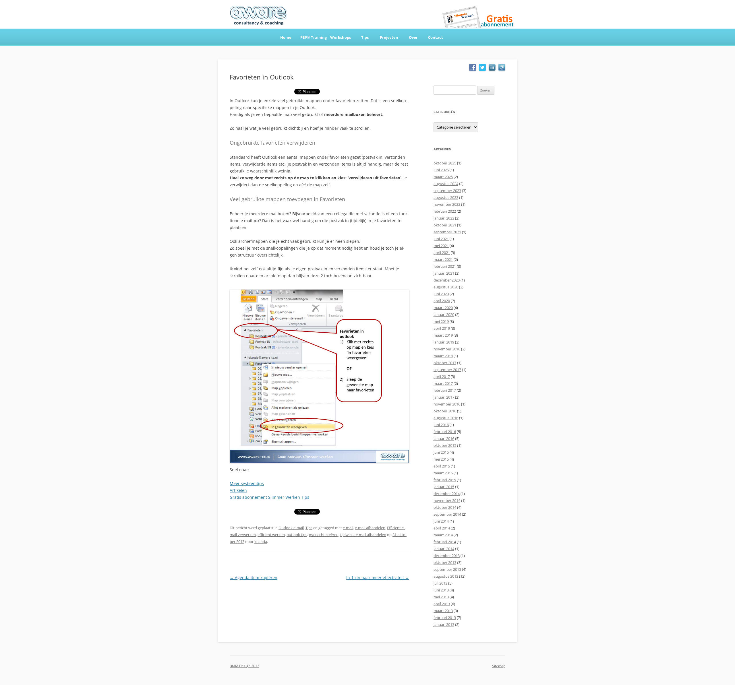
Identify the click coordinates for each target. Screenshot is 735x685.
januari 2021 (444, 273)
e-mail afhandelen (370, 527)
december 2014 (447, 493)
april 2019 (442, 328)
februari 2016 (445, 431)
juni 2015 (441, 452)
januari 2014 (444, 548)
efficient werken (271, 534)
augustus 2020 (446, 287)
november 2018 (447, 349)
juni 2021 (441, 238)
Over (413, 37)
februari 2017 (445, 390)
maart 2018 (443, 355)
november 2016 (447, 404)
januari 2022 (444, 218)
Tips (365, 37)
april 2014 (442, 528)
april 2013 (442, 603)
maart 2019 (443, 335)
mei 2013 (441, 596)
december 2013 (447, 555)
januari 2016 (444, 438)
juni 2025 (441, 169)
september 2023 (447, 190)
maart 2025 (443, 176)
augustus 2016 (446, 417)
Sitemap (498, 665)
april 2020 (442, 300)
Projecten (389, 37)
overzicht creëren (324, 534)
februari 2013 (445, 617)
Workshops (340, 37)
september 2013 (447, 569)
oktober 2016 (445, 411)
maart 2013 (443, 610)
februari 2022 (445, 211)
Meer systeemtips (247, 483)
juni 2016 (441, 424)
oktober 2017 (445, 362)
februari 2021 (445, 266)
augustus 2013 (446, 576)
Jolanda (260, 541)
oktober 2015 (445, 445)
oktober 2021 (445, 225)
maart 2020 (443, 307)
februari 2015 (445, 479)
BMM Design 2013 (244, 665)
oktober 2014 (445, 507)
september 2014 (447, 514)
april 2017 (442, 376)
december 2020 (447, 280)
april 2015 (442, 466)
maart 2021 (443, 259)
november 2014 (447, 500)
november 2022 (447, 204)
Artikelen (238, 490)
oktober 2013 (445, 562)
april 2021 (442, 252)
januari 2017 (444, 397)
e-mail (348, 527)
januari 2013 (444, 624)
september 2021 (447, 231)
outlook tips (297, 534)
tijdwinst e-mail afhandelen (363, 534)
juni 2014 (441, 521)
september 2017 (447, 369)
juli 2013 (440, 583)
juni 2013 (441, 590)
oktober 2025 (445, 163)
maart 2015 (443, 473)
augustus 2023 (446, 197)
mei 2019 (441, 321)
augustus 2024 (446, 183)
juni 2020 (441, 293)
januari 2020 (444, 314)
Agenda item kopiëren (253, 577)
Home (285, 37)
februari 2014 (445, 541)
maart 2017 (443, 383)
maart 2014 (443, 534)
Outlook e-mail (291, 527)
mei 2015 (441, 459)
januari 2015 (444, 486)
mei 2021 (441, 245)
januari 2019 (444, 342)
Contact (435, 37)
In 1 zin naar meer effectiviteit (377, 577)
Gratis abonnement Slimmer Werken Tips (269, 497)
